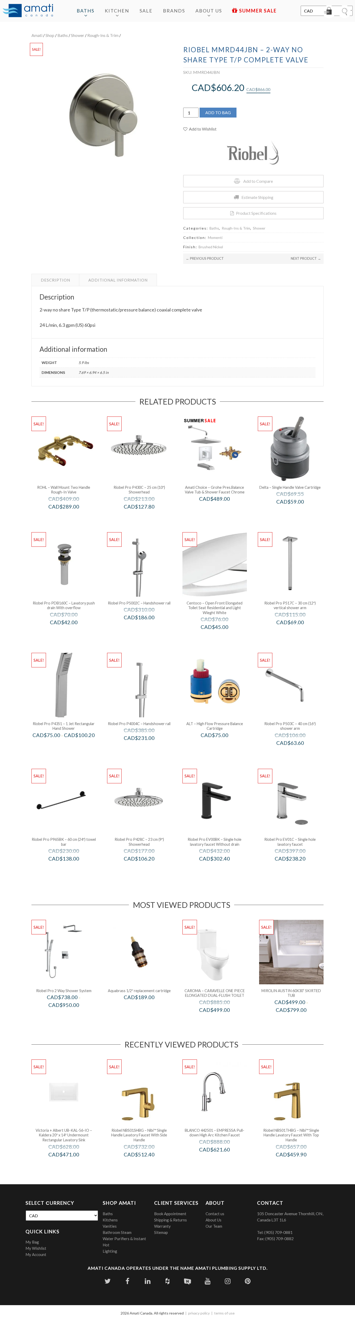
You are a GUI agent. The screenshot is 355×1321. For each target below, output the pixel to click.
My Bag (32, 1242)
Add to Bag (218, 112)
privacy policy (199, 1313)
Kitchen (117, 11)
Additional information (118, 280)
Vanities (110, 1226)
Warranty (162, 1226)
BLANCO (221, 1160)
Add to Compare (258, 181)
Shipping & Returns (170, 1220)
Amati (36, 35)
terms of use (224, 1313)
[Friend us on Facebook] (127, 1281)
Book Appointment (170, 1213)
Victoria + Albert (71, 1165)
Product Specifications (256, 213)
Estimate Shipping (257, 197)
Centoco (221, 637)
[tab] (55, 280)
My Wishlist (35, 1248)
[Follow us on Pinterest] (247, 1281)
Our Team (214, 1226)
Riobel (71, 1015)
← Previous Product (205, 258)
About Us (208, 11)
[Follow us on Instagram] (227, 1281)
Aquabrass (146, 1008)
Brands (174, 11)
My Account (35, 1254)
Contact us (215, 1213)
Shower (77, 35)
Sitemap (161, 1232)
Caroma (221, 1020)
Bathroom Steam (117, 1232)
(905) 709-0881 (278, 1232)
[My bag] (329, 12)
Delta (297, 512)
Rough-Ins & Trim (103, 35)
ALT (221, 746)
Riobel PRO (146, 517)
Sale (146, 11)
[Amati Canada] (28, 11)
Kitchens (110, 1220)
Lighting (110, 1251)
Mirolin (298, 1020)
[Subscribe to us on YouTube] (207, 1281)
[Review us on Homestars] (187, 1281)
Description (55, 280)
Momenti (215, 237)
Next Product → (306, 258)
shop (49, 35)
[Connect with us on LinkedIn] (147, 1281)
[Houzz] (167, 1281)
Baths (85, 11)
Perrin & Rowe (70, 517)
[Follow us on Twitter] (107, 1281)
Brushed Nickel (211, 247)
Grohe (221, 509)
